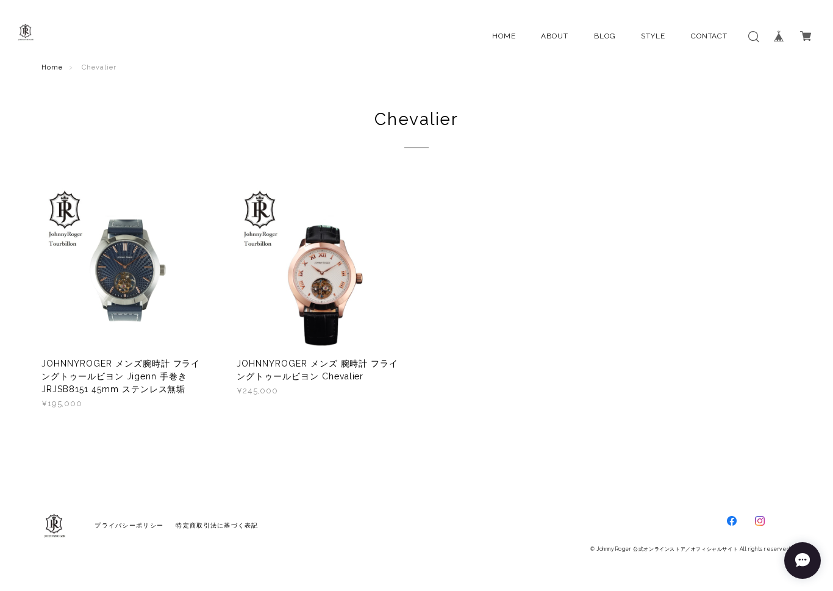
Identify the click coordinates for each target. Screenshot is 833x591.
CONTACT (709, 36)
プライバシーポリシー (129, 525)
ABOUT (554, 36)
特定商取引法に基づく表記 (217, 525)
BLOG (605, 36)
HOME (504, 36)
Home (52, 67)
